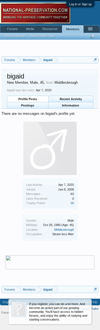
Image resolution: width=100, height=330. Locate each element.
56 (72, 203)
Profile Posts (27, 99)
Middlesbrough (64, 229)
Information (70, 105)
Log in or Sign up (80, 4)
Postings (27, 105)
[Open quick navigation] (95, 60)
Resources (50, 29)
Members (72, 29)
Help (94, 302)
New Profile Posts (42, 36)
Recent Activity (71, 99)
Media (30, 29)
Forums (12, 29)
